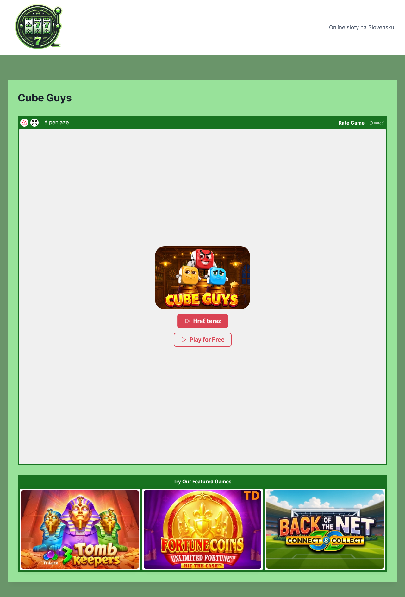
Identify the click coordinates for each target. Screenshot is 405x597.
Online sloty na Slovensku (361, 27)
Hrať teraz (207, 321)
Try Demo (79, 529)
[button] (202, 278)
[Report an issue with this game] (24, 123)
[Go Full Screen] (34, 123)
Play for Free (207, 339)
